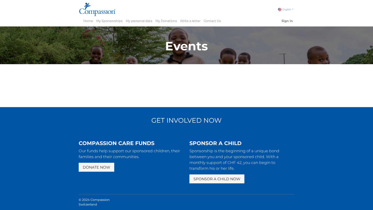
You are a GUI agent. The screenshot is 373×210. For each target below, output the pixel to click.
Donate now (96, 167)
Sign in (287, 21)
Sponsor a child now (216, 179)
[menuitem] (88, 21)
